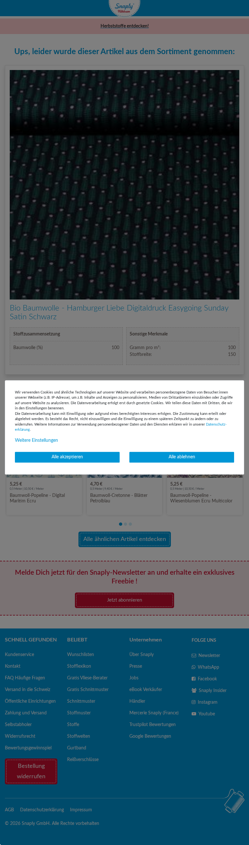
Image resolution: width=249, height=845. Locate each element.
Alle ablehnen (182, 457)
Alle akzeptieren (67, 457)
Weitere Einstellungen (36, 440)
